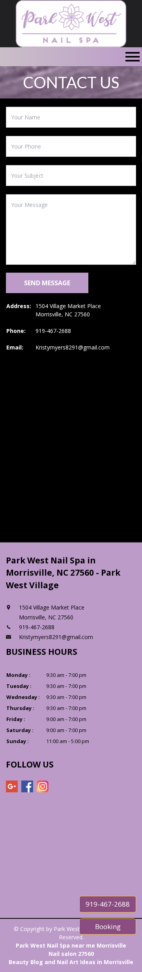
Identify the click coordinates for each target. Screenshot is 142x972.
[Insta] (43, 786)
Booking (108, 926)
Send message (47, 283)
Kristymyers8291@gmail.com (73, 347)
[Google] (12, 786)
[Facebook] (27, 786)
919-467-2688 (53, 331)
